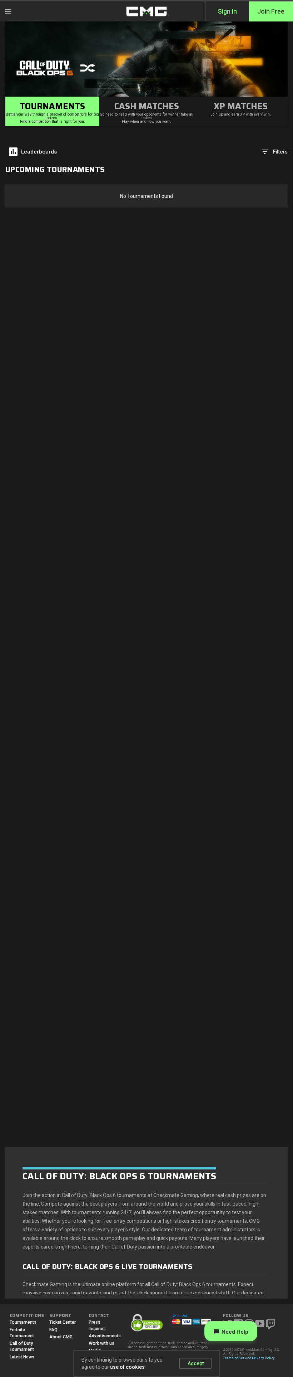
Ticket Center (62, 1322)
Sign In (227, 11)
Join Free (270, 11)
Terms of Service (237, 1358)
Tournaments (23, 1322)
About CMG (61, 1336)
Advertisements (103, 1335)
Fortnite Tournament (22, 1333)
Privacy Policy (263, 1358)
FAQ (53, 1329)
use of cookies (127, 1367)
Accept (196, 1363)
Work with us (101, 1343)
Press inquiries (97, 1325)
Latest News (22, 1356)
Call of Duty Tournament (22, 1346)
